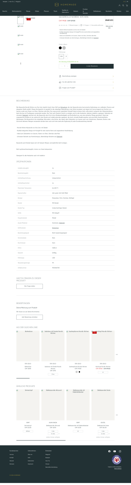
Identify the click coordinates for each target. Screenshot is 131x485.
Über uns (30, 454)
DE (124, 1)
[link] (20, 20)
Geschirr (4, 11)
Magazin (18, 1)
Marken (119, 11)
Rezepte (5, 1)
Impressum (30, 464)
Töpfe (55, 11)
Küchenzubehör (16, 11)
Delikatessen (97, 11)
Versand (12, 460)
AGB (29, 457)
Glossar (47, 464)
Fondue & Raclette (85, 11)
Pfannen (46, 11)
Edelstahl (96, 38)
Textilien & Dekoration (65, 11)
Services (12, 454)
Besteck (76, 11)
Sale (127, 11)
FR (127, 1)
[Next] (20, 63)
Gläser (37, 11)
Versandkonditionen (97, 25)
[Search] (123, 5)
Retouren (12, 464)
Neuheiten (109, 11)
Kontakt (11, 457)
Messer (28, 11)
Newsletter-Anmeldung (51, 467)
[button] (61, 66)
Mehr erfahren (117, 468)
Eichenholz (64, 107)
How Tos (11, 1)
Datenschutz (31, 460)
